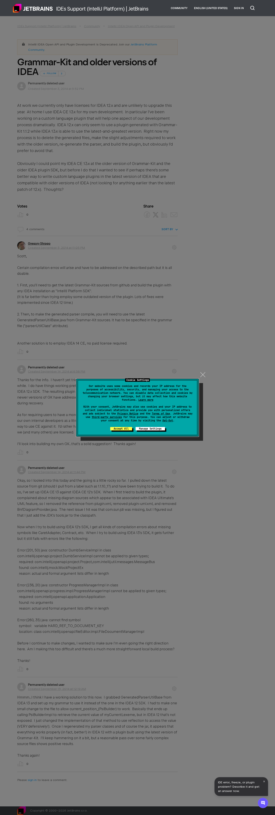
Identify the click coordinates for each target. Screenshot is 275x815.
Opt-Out (167, 420)
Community (179, 8)
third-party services (107, 417)
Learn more (145, 400)
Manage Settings (150, 428)
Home (33, 8)
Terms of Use (161, 413)
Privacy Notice (127, 413)
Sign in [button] (239, 8)
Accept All (121, 428)
